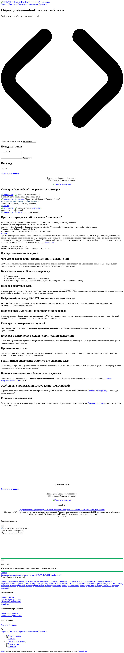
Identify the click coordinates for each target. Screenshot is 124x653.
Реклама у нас (13, 644)
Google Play (102, 391)
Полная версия (28, 575)
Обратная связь (14, 636)
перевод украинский (70, 586)
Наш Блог (12, 647)
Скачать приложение (16, 641)
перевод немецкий (42, 581)
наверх (4, 573)
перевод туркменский (35, 586)
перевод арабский (23, 583)
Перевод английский (9, 581)
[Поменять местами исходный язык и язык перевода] (62, 139)
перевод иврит (38, 583)
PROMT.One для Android (11, 616)
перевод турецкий (17, 586)
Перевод (4, 4)
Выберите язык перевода (12, 141)
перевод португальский (105, 583)
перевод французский (59, 581)
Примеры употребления (11, 600)
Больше (4, 233)
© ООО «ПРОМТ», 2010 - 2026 (48, 575)
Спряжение (28, 4)
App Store (91, 391)
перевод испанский (78, 581)
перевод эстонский (103, 586)
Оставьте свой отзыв (96, 403)
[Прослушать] (7, 195)
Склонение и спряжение (11, 602)
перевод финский (87, 586)
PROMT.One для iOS (9, 613)
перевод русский (26, 581)
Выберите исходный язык (11, 16)
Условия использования (11, 575)
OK (2, 651)
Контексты (12, 4)
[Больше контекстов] (5, 206)
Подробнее (82, 651)
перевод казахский (53, 583)
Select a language (7, 577)
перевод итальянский (95, 581)
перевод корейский (86, 583)
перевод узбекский (53, 586)
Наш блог (5, 604)
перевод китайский (70, 583)
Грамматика (43, 4)
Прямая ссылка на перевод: (12, 530)
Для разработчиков (9, 625)
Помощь (11, 639)
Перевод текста (7, 597)
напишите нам (48, 242)
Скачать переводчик (10, 173)
